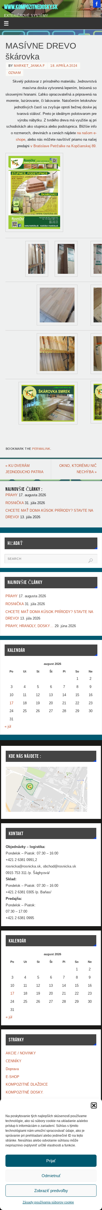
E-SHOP (12, 1077)
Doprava (12, 1069)
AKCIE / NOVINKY (21, 1053)
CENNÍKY (13, 1061)
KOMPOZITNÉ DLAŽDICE (27, 1084)
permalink (41, 448)
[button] (94, 1105)
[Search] (90, 560)
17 (11, 703)
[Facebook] (97, 4)
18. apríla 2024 (64, 66)
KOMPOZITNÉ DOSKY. (25, 1092)
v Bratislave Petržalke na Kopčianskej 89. (63, 146)
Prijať (51, 1160)
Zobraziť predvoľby (51, 1190)
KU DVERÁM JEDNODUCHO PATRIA (24, 469)
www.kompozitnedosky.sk (31, 7)
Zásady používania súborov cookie (48, 1202)
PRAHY (11, 495)
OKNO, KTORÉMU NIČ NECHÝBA (78, 469)
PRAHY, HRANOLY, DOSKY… (29, 626)
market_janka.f (29, 66)
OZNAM (14, 73)
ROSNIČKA (14, 503)
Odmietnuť (51, 1175)
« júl (8, 726)
